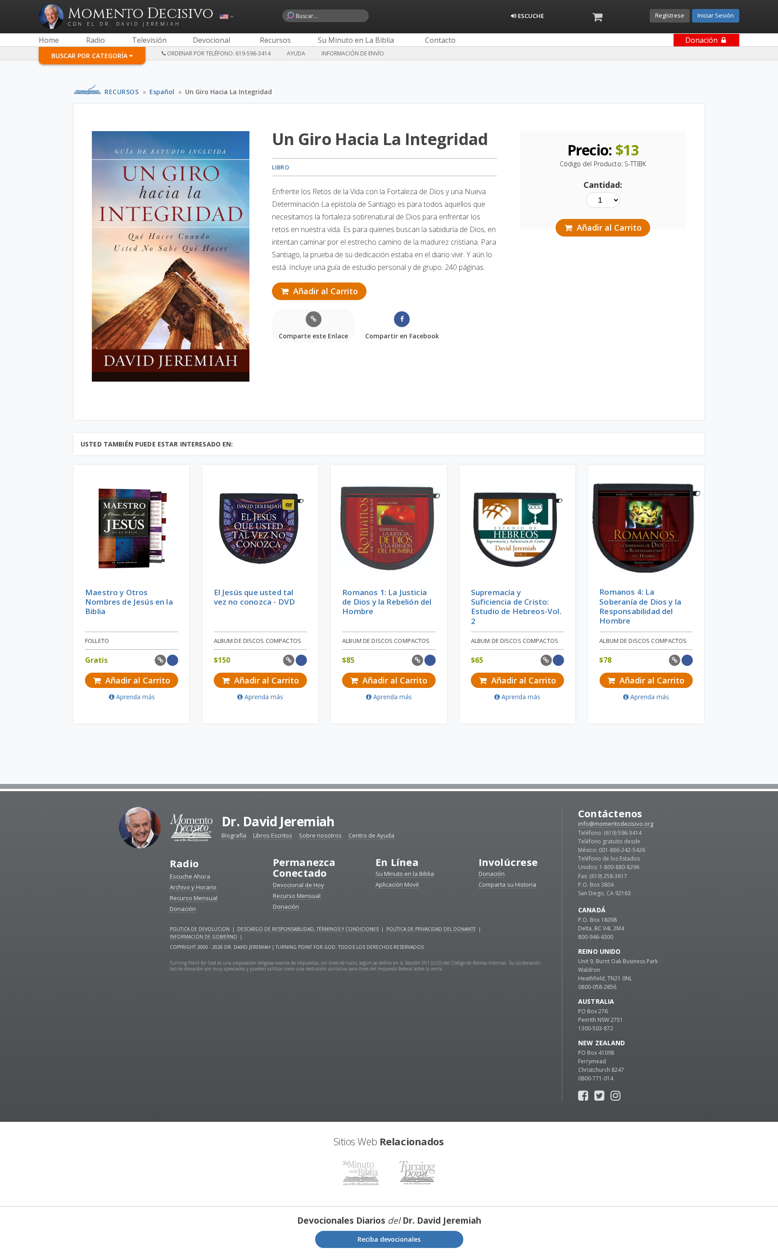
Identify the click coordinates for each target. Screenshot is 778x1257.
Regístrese (669, 15)
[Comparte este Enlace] (160, 660)
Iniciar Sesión (715, 15)
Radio (184, 863)
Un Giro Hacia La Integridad (228, 91)
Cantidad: (603, 184)
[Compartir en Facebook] (172, 660)
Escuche (530, 16)
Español (161, 91)
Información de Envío (352, 53)
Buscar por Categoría (90, 55)
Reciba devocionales (389, 1239)
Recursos (121, 91)
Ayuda (296, 53)
